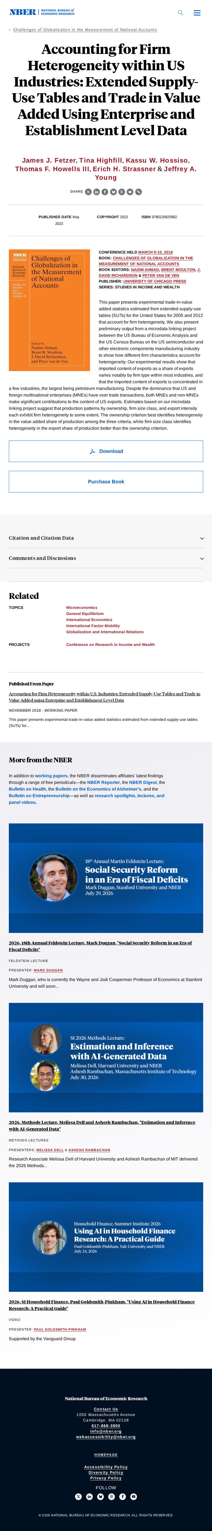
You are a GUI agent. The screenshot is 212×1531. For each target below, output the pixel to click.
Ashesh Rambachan (89, 1150)
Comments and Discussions (42, 558)
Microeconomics (81, 607)
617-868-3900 (106, 1425)
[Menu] (197, 13)
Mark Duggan (48, 970)
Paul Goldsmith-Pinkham (60, 1329)
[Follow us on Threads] (111, 1496)
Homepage (106, 1455)
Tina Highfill (100, 160)
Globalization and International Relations (105, 632)
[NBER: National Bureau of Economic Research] (46, 13)
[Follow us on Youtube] (133, 1496)
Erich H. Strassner (124, 169)
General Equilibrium (85, 613)
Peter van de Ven (160, 275)
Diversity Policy (106, 1472)
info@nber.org (106, 1431)
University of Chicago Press (154, 281)
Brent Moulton (178, 269)
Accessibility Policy (106, 1467)
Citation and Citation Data (41, 537)
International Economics (89, 619)
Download (110, 451)
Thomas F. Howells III (52, 169)
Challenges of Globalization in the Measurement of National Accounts (85, 29)
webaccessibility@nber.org (106, 1437)
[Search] (180, 13)
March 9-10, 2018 (155, 252)
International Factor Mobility (93, 626)
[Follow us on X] (78, 1496)
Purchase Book (106, 481)
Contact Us (106, 1409)
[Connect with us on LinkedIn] (89, 1496)
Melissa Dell (50, 1150)
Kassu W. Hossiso (157, 160)
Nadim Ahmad (145, 269)
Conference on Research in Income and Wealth (110, 644)
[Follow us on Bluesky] (100, 1496)
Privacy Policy (106, 1478)
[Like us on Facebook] (122, 1496)
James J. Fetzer (49, 160)
